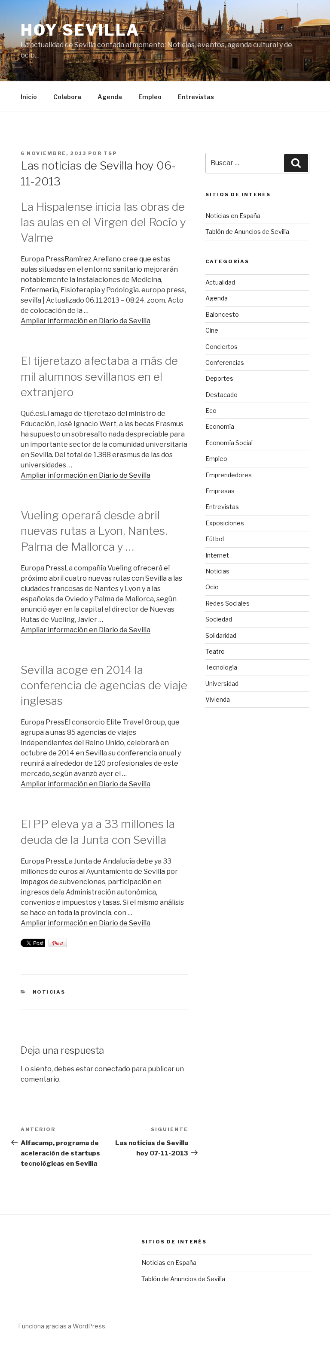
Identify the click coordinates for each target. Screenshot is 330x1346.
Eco (211, 410)
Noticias (49, 992)
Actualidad (220, 282)
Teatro (215, 651)
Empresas (220, 490)
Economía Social (229, 442)
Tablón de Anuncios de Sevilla (247, 231)
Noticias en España (232, 215)
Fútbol (214, 539)
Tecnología (221, 667)
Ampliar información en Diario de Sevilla (85, 321)
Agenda (110, 96)
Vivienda (217, 699)
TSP (110, 153)
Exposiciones (224, 523)
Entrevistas (196, 96)
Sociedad (218, 619)
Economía (219, 426)
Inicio (29, 96)
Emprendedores (228, 475)
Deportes (219, 378)
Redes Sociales (227, 603)
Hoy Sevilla (80, 30)
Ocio (212, 587)
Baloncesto (222, 314)
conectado (112, 1069)
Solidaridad (220, 635)
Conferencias (224, 362)
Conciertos (221, 346)
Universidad (221, 683)
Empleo (150, 96)
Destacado (221, 394)
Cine (211, 330)
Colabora (67, 96)
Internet (217, 555)
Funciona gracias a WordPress (61, 1326)
